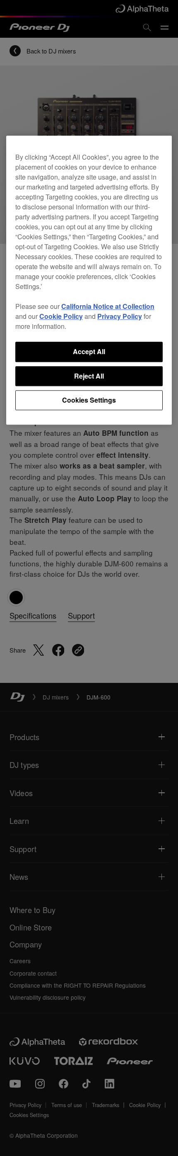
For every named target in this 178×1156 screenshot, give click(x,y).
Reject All (89, 376)
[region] (89, 280)
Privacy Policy (119, 316)
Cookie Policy (61, 316)
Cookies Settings (89, 400)
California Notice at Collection (107, 306)
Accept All (89, 352)
